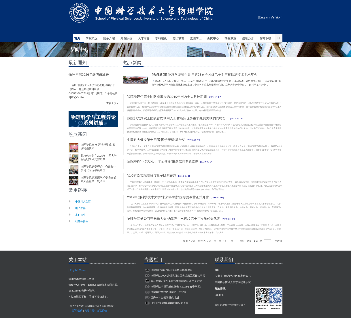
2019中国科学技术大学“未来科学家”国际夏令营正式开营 (168, 197)
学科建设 (161, 38)
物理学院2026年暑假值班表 (89, 74)
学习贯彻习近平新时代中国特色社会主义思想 (176, 281)
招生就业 (231, 38)
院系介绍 (109, 38)
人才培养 (144, 38)
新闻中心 (213, 38)
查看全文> (112, 103)
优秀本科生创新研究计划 (165, 297)
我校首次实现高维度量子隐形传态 (151, 175)
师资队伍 (126, 38)
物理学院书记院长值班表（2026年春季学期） (177, 286)
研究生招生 (81, 221)
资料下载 (265, 38)
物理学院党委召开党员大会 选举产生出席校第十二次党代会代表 (173, 219)
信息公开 (248, 38)
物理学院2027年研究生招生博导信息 (171, 270)
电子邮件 (80, 208)
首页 (77, 38)
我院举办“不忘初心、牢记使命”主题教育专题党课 (162, 161)
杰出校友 (179, 38)
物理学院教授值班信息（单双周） (170, 292)
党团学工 (196, 38)
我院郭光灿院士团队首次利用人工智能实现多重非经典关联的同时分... (178, 118)
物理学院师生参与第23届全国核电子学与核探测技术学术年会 (212, 74)
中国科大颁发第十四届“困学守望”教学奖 (156, 140)
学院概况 (92, 38)
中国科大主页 (83, 201)
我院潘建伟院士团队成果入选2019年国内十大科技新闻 (167, 97)
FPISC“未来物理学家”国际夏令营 (169, 303)
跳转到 (278, 241)
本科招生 (80, 214)
